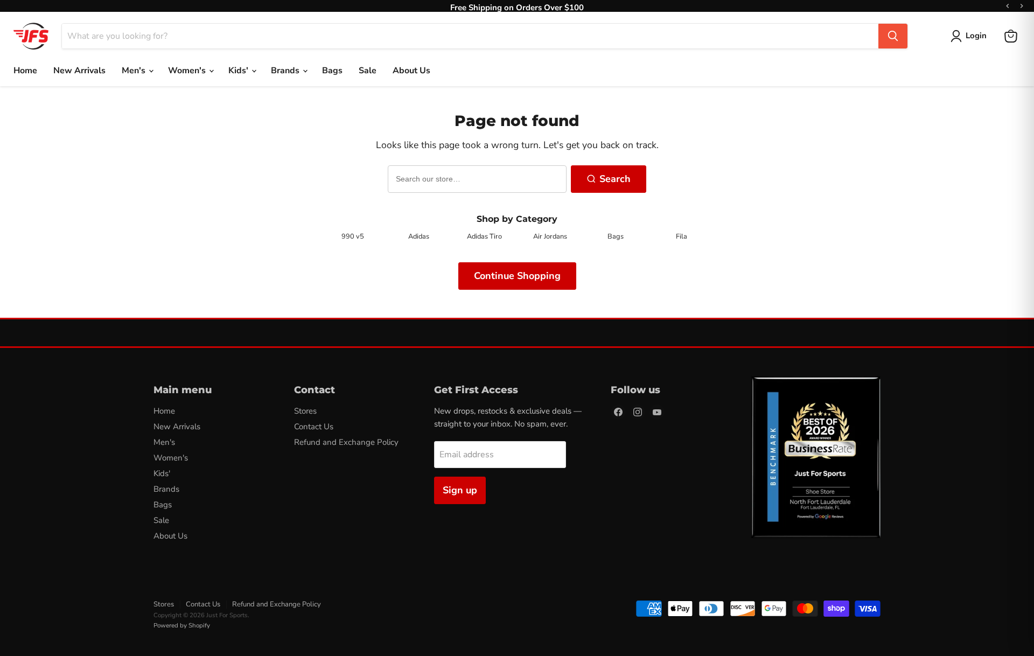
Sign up (460, 490)
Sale (367, 70)
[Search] (892, 36)
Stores (305, 411)
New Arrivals (79, 70)
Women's (188, 70)
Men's (135, 70)
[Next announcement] (1022, 6)
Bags (332, 70)
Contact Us (313, 426)
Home (25, 70)
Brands (286, 70)
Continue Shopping (517, 275)
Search (615, 178)
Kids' (239, 70)
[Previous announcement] (1008, 6)
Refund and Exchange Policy (346, 442)
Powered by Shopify (181, 625)
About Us (411, 70)
